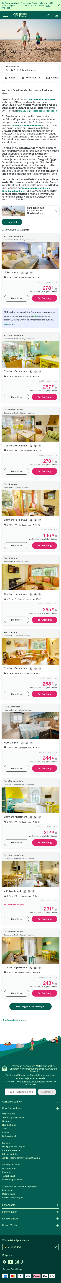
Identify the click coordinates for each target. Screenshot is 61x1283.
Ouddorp (27, 487)
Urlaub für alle (9, 1225)
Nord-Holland (18, 710)
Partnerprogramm (11, 1150)
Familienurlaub (10, 1218)
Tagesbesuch (8, 1176)
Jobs (4, 1128)
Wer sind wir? (8, 1114)
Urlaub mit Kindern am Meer (40, 99)
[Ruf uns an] (49, 15)
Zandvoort (28, 710)
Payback (6, 1172)
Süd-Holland (18, 487)
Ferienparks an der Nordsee (27, 125)
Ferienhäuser (9, 1211)
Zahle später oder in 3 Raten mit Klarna (21, 1158)
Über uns (6, 1121)
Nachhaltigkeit (9, 1125)
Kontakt (6, 1143)
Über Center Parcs (12, 1108)
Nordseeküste (19, 240)
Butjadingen (29, 240)
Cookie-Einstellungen (12, 1197)
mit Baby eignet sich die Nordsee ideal (37, 111)
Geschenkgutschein (12, 1179)
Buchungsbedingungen (15, 1020)
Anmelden (9, 324)
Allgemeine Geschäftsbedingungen (19, 1186)
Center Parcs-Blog (12, 1101)
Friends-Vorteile (9, 1154)
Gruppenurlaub (9, 1168)
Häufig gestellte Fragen (13, 1147)
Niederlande (8, 487)
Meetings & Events (11, 1165)
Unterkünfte (33, 77)
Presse (5, 1132)
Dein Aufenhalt (9, 1136)
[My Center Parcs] (56, 15)
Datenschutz (8, 1194)
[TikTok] (22, 1262)
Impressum (7, 1190)
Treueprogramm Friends (14, 1117)
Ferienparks (8, 1205)
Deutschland (8, 240)
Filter (12, 77)
